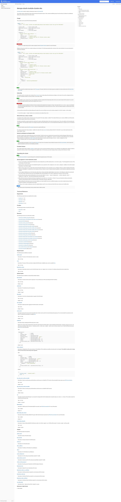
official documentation (23, 156)
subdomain (19, 285)
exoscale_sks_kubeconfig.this (24, 243)
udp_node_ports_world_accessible (23, 386)
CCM (32, 142)
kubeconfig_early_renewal (21, 412)
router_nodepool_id (20, 453)
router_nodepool (20, 347)
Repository (3, 6)
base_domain (19, 277)
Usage (79, 7)
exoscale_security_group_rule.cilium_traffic (26, 231)
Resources (80, 21)
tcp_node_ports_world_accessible (23, 378)
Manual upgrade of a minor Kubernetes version (83, 16)
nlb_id (18, 449)
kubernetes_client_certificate (22, 478)
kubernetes (21, 203)
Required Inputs (81, 22)
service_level (19, 310)
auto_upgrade (19, 302)
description (19, 294)
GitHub (112, 1)
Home (2, 5)
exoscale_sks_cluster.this (23, 241)
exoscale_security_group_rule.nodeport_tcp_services (28, 236)
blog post (37, 142)
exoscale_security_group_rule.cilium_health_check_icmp (29, 229)
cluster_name (19, 254)
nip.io (45, 129)
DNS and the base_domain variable (84, 10)
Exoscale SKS (40, 11)
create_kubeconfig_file (21, 421)
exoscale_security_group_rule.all (24, 224)
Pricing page (37, 89)
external (20, 201)
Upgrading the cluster (81, 14)
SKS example (31, 127)
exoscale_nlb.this (22, 221)
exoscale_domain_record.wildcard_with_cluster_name (28, 219)
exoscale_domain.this (22, 248)
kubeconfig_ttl (19, 404)
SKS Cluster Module (4, 4)
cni (17, 394)
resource (32, 95)
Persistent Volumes (81, 13)
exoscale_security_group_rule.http (25, 233)
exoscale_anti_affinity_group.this (24, 217)
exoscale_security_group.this (24, 222)
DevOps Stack (20, 11)
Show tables (20, 488)
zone (18, 261)
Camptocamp (118, 1)
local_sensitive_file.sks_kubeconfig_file (26, 246)
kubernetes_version (20, 267)
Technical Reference (81, 17)
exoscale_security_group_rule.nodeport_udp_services (28, 238)
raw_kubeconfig (20, 482)
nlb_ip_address (19, 445)
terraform (20, 198)
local (19, 211)
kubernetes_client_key (21, 474)
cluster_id (19, 441)
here (35, 314)
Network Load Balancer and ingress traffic (84, 12)
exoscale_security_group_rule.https (25, 234)
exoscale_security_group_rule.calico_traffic (26, 226)
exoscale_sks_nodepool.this (24, 245)
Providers (80, 20)
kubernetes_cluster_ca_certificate (23, 470)
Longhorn (32, 148)
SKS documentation (63, 142)
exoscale (20, 199)
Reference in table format (82, 26)
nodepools (19, 320)
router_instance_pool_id (21, 457)
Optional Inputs (81, 23)
